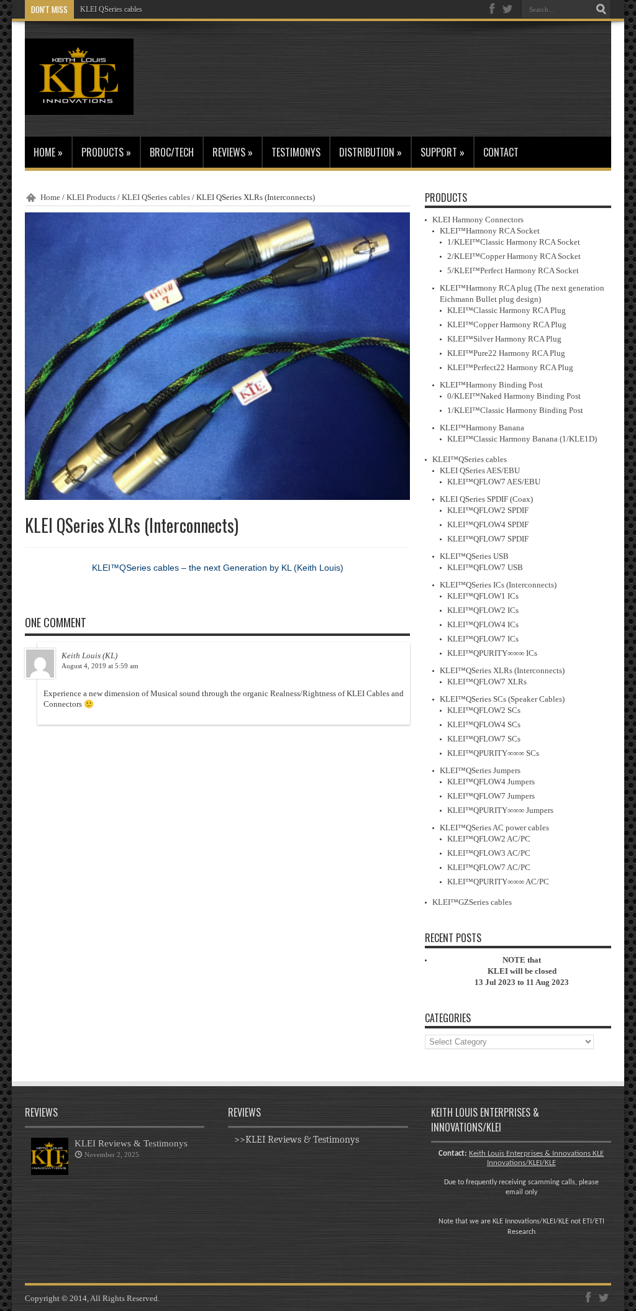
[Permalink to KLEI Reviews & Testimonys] (49, 1172)
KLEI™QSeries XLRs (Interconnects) (502, 670)
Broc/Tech (172, 152)
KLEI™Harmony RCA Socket (490, 230)
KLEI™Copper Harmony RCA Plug (506, 324)
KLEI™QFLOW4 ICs (483, 624)
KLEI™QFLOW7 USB (485, 567)
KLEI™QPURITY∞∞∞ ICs (492, 653)
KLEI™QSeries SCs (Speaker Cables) (502, 699)
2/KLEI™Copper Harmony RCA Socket (514, 256)
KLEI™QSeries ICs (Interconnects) (498, 584)
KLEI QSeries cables (111, 9)
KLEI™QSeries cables (469, 459)
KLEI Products (91, 197)
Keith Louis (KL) (89, 655)
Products (106, 152)
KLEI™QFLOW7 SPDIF (488, 538)
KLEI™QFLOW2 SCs (483, 710)
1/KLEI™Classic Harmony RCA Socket (513, 242)
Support (442, 152)
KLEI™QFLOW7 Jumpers (491, 796)
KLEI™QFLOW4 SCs (483, 724)
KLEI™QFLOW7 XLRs (487, 681)
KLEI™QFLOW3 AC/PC (488, 853)
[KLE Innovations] (79, 105)
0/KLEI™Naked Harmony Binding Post (514, 396)
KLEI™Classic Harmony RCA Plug (506, 310)
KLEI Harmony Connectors (478, 219)
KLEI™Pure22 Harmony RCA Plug (506, 353)
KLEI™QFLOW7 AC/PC (488, 867)
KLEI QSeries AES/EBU (480, 470)
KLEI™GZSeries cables (472, 902)
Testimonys (295, 152)
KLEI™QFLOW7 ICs (483, 638)
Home (48, 152)
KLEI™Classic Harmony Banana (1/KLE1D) (522, 438)
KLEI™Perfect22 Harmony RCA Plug (510, 367)
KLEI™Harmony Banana (482, 427)
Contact (501, 152)
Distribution (370, 152)
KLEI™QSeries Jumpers (480, 770)
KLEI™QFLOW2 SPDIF (488, 510)
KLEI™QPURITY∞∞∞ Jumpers (500, 810)
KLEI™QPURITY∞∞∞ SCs (493, 753)
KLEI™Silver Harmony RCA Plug (504, 338)
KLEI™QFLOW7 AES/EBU (493, 481)
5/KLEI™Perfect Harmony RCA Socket (513, 270)
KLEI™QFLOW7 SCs (483, 738)
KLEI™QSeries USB (474, 556)
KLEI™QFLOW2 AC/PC (488, 838)
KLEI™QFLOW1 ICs (483, 596)
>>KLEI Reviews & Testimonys (296, 1139)
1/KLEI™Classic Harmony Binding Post (515, 410)
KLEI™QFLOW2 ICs (483, 610)
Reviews (232, 152)
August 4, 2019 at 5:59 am (100, 665)
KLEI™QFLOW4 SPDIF (488, 524)
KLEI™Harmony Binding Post (491, 384)
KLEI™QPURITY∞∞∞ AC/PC (498, 881)
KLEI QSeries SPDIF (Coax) (486, 499)
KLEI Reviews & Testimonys (131, 1143)
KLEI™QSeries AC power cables (494, 827)
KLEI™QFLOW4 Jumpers (491, 781)
